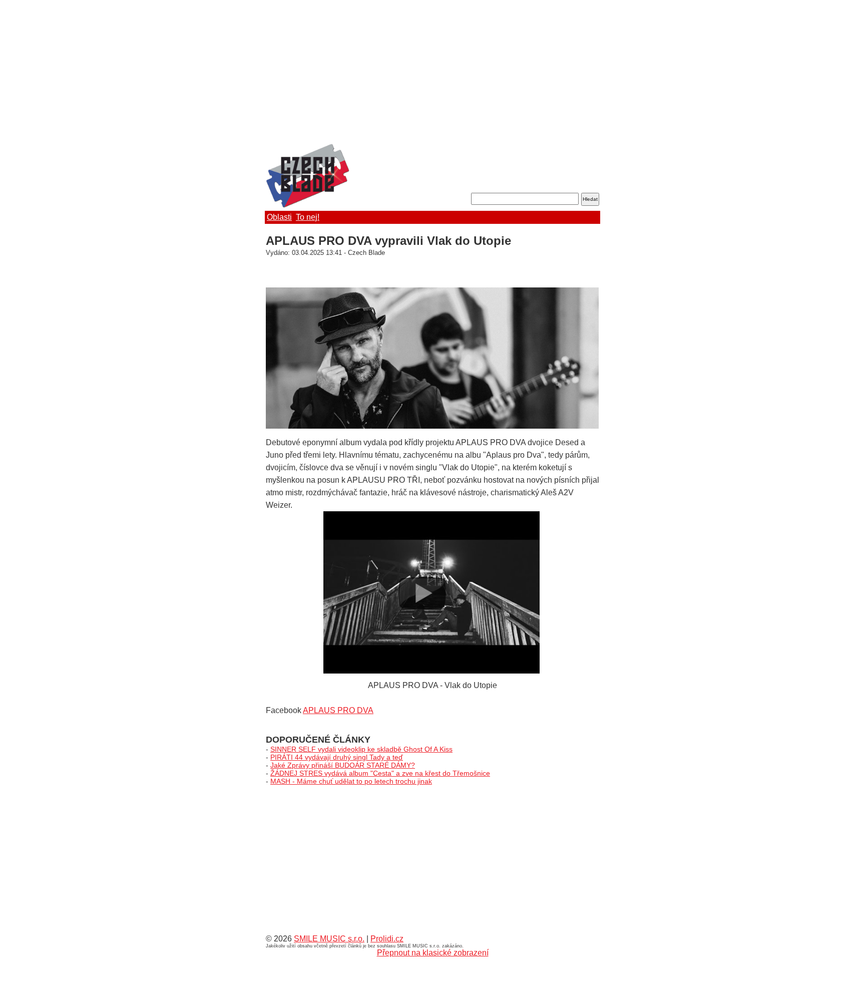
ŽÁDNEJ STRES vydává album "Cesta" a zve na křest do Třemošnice (380, 773)
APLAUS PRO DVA (338, 710)
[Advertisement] (432, 73)
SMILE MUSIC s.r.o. (329, 938)
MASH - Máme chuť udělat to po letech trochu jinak (351, 781)
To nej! (307, 217)
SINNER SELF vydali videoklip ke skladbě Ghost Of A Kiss (361, 749)
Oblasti (279, 217)
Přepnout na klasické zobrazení (433, 952)
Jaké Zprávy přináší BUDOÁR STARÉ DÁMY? (342, 765)
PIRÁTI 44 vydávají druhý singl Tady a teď (336, 757)
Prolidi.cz (386, 938)
